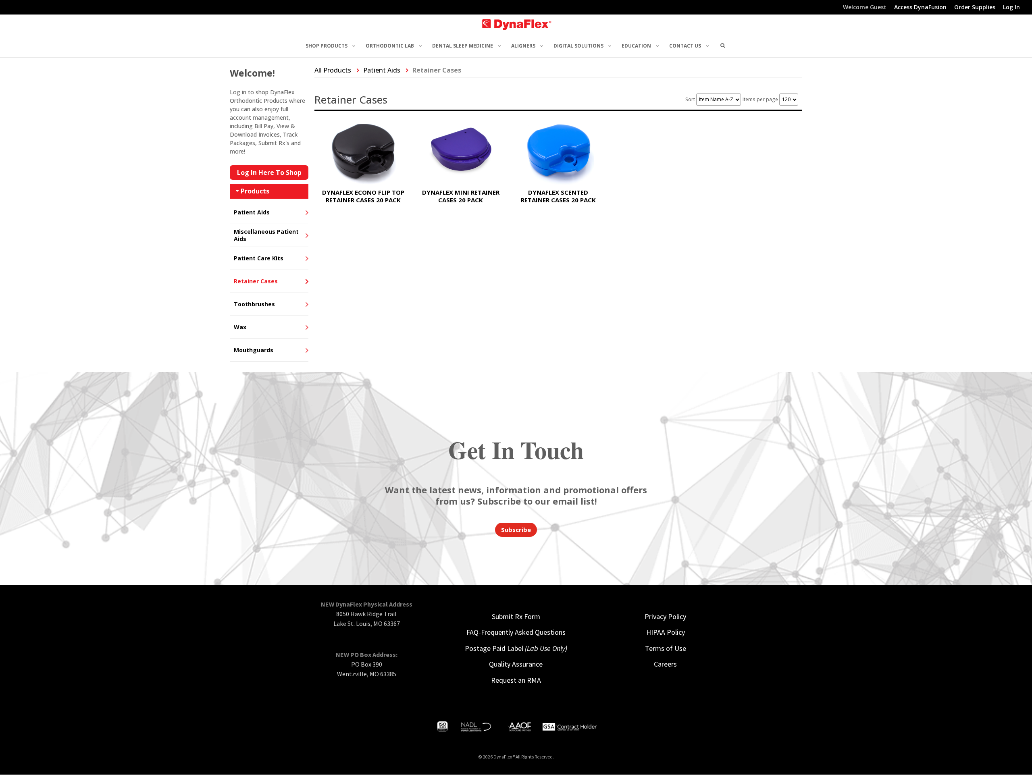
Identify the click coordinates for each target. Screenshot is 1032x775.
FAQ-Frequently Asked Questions (516, 632)
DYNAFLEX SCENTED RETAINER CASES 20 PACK (558, 196)
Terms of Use (665, 648)
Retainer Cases (256, 281)
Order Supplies (974, 7)
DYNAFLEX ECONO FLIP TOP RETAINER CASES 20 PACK (363, 196)
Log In (1011, 7)
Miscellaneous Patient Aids (266, 235)
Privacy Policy (665, 616)
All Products (332, 70)
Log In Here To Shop (269, 172)
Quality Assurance (516, 664)
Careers (665, 664)
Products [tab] (255, 191)
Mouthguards (253, 350)
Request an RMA (516, 680)
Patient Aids (252, 212)
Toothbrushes (254, 304)
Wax (240, 327)
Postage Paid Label (516, 648)
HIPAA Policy (665, 632)
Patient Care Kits (258, 258)
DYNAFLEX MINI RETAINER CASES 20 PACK (460, 196)
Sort (690, 99)
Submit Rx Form (516, 616)
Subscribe (516, 530)
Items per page (761, 99)
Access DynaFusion (920, 7)
